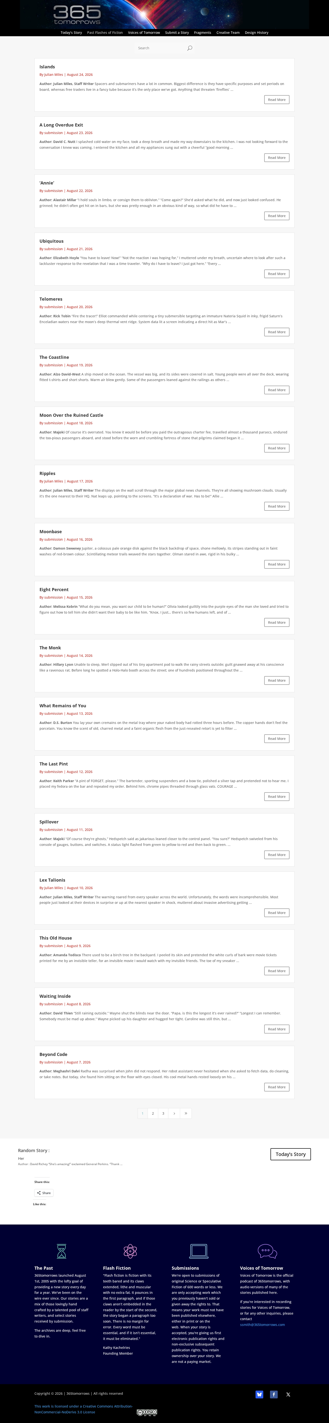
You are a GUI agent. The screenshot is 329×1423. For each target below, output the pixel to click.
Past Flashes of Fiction (105, 33)
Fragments (202, 33)
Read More (277, 99)
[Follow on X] (288, 1394)
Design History (256, 33)
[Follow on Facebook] (274, 1394)
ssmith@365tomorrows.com (262, 1324)
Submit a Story (177, 33)
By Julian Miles (51, 74)
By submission (51, 132)
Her (21, 1158)
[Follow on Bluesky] (259, 1394)
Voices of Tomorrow (144, 33)
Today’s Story (71, 33)
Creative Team (228, 33)
